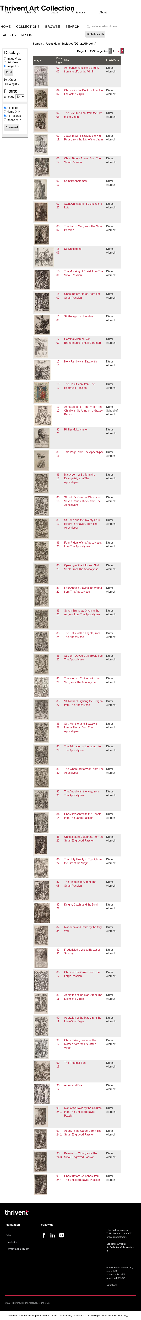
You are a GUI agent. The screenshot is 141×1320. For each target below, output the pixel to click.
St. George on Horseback (79, 316)
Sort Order (9, 79)
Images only (14, 119)
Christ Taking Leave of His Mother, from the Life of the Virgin (80, 1044)
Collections (28, 26)
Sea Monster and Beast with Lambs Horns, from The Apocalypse (81, 727)
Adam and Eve (73, 1085)
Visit (8, 12)
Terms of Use (44, 1303)
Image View (14, 58)
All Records (14, 115)
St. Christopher (73, 248)
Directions (111, 1285)
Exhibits (8, 35)
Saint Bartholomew (75, 181)
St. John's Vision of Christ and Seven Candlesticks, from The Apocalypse (82, 501)
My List (27, 35)
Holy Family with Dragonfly (80, 361)
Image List (13, 66)
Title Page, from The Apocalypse (84, 452)
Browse (52, 26)
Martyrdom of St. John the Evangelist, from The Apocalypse (79, 478)
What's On (31, 12)
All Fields (12, 107)
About (103, 12)
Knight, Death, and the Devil (81, 904)
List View (12, 62)
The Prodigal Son (75, 1062)
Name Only (13, 111)
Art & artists (79, 12)
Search (72, 26)
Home (6, 26)
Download (12, 127)
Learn (54, 12)
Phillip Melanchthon (76, 429)
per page (8, 96)
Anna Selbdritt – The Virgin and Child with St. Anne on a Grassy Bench (83, 410)
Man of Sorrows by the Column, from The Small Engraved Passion (83, 1112)
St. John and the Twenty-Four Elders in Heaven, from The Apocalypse (82, 524)
